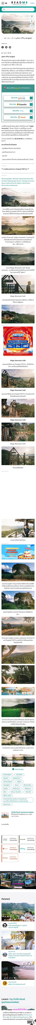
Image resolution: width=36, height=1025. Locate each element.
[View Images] (6, 757)
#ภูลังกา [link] (19, 183)
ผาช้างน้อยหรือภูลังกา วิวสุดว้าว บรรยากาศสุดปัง (17, 926)
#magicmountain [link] (28, 181)
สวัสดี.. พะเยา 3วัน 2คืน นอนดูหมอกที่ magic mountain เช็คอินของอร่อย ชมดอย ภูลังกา (20, 956)
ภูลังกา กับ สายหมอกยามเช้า (16, 984)
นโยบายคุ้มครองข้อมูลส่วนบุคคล (19, 1017)
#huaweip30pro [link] (7, 179)
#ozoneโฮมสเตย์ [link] (12, 185)
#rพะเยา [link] (19, 181)
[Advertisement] (18, 496)
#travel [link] (3, 185)
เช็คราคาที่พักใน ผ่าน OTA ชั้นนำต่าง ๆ (18, 88)
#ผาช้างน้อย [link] (26, 183)
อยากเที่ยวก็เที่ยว (12, 923)
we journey (11, 952)
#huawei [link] (16, 179)
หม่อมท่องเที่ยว (12, 982)
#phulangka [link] (12, 181)
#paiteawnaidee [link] (24, 179)
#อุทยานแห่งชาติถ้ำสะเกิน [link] (9, 183)
